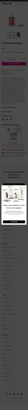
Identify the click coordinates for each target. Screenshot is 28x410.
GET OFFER (14, 222)
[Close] (25, 187)
